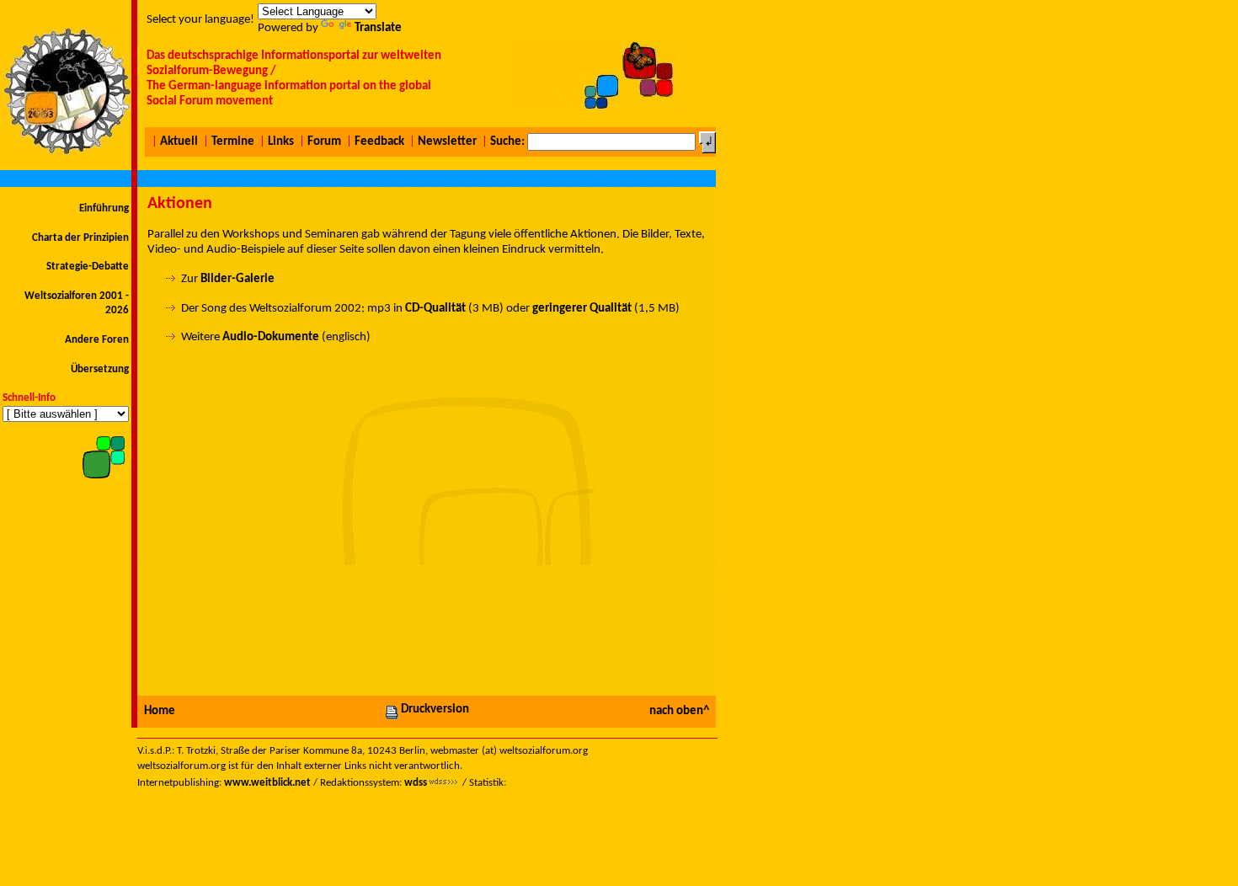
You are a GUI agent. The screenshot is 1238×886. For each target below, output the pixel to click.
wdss (415, 782)
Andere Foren (97, 339)
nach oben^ (679, 711)
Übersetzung (100, 369)
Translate (378, 28)
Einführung (104, 208)
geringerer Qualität (582, 308)
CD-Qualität (435, 308)
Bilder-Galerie (237, 279)
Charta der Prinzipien (80, 237)
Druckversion (435, 709)
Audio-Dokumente (270, 337)
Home (159, 711)
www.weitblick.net (267, 782)
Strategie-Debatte (87, 266)
